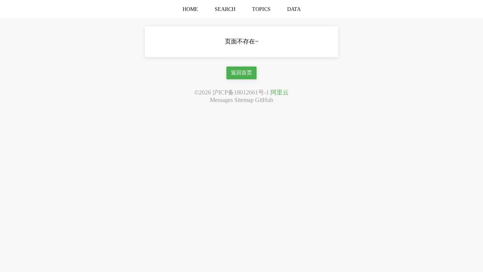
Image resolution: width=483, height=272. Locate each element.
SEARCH (225, 9)
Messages (221, 100)
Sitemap (244, 100)
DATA (294, 9)
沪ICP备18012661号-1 (240, 92)
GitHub (264, 100)
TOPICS (261, 9)
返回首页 (241, 73)
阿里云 (280, 92)
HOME (190, 9)
